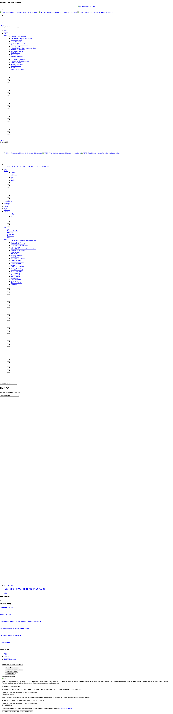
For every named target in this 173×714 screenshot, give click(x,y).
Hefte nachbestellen (12, 231)
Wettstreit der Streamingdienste (20, 61)
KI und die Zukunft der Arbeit (19, 45)
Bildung (13, 67)
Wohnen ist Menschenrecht (18, 59)
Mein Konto (10, 236)
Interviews (7, 203)
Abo (5, 33)
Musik (12, 214)
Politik (13, 180)
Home (5, 30)
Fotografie (6, 205)
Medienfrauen (15, 58)
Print (12, 174)
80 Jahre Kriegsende (16, 40)
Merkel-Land (14, 281)
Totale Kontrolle (15, 53)
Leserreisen (10, 234)
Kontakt (6, 32)
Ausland (6, 206)
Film (12, 213)
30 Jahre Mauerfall (16, 268)
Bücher (13, 216)
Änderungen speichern (26, 711)
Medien (6, 171)
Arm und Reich (15, 276)
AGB (8, 237)
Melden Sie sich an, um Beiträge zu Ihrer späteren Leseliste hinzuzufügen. (28, 166)
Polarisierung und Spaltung (18, 49)
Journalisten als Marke (17, 64)
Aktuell (6, 169)
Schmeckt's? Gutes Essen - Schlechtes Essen (23, 48)
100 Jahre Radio (15, 46)
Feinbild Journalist (16, 62)
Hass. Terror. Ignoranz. (17, 271)
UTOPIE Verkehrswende (18, 43)
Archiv (6, 35)
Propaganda (14, 54)
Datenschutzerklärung (10, 659)
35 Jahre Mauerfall (16, 41)
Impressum (7, 658)
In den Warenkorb (9, 585)
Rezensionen (7, 211)
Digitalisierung (15, 278)
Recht (12, 179)
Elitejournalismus (16, 279)
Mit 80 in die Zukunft (17, 51)
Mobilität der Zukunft (17, 270)
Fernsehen (14, 176)
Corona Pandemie (16, 66)
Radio (12, 177)
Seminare (10, 232)
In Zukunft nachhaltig (17, 56)
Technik (6, 208)
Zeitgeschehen (8, 201)
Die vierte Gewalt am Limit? (19, 36)
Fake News (14, 284)
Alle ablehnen (15, 711)
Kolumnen (7, 210)
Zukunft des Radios (16, 283)
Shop (5, 227)
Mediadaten (7, 656)
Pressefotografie (15, 273)
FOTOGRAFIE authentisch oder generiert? (23, 38)
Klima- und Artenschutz (17, 69)
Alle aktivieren (6, 711)
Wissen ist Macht (15, 275)
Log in (2, 25)
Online (13, 172)
